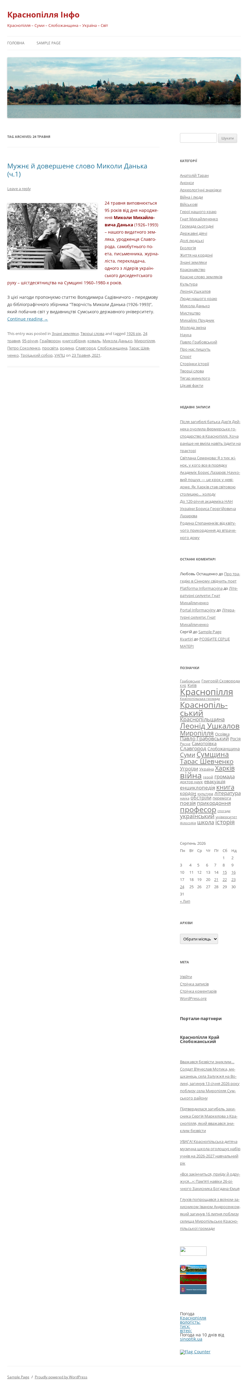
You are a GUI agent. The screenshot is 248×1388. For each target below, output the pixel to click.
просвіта (50, 348)
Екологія (188, 247)
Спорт (185, 356)
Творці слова (92, 333)
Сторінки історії (194, 363)
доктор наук (191, 781)
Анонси (187, 182)
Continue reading (27, 319)
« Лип (185, 901)
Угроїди (189, 768)
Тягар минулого (195, 378)
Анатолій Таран (194, 175)
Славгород (86, 348)
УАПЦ (59, 355)
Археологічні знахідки (200, 190)
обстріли (201, 797)
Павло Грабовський (198, 342)
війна (191, 775)
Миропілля (144, 340)
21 (216, 879)
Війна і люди (191, 197)
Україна (206, 769)
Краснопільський (204, 708)
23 (233, 879)
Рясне (185, 744)
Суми (187, 755)
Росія (235, 739)
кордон (188, 793)
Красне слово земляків (201, 276)
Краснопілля (206, 692)
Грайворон (50, 340)
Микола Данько (117, 340)
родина (67, 348)
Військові (188, 204)
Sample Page (49, 43)
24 (182, 886)
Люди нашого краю (198, 298)
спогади (223, 811)
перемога (222, 798)
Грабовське (190, 681)
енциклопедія (197, 787)
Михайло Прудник (197, 320)
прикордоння (214, 802)
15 (225, 872)
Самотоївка (204, 743)
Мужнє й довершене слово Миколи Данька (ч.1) (77, 169)
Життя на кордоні (196, 255)
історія (225, 822)
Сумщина (213, 754)
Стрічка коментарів (198, 991)
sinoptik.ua (191, 1339)
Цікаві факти (191, 385)
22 (225, 879)
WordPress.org (193, 998)
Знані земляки (65, 333)
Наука (185, 334)
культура (205, 793)
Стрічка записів (194, 984)
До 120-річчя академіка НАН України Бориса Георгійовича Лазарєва (208, 509)
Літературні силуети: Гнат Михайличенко (209, 595)
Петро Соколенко (23, 348)
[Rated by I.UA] (193, 1254)
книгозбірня (74, 340)
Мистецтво (190, 313)
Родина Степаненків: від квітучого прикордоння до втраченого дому (208, 530)
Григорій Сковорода (220, 681)
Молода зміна (193, 327)
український (197, 816)
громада (224, 776)
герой (208, 777)
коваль (94, 340)
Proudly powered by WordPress (61, 1377)
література (227, 792)
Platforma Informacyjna (201, 588)
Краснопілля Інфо (43, 14)
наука (184, 798)
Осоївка (222, 734)
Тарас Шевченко (206, 761)
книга (225, 787)
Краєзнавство (192, 269)
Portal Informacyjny (198, 610)
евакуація (214, 781)
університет (226, 816)
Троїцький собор (37, 355)
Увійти (186, 976)
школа (205, 822)
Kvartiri (186, 639)
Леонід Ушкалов (195, 291)
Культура (188, 284)
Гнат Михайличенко (199, 219)
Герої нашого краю (198, 211)
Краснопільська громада (200, 698)
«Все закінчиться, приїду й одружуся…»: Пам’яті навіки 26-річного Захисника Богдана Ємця (210, 1181)
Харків (225, 768)
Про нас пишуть (195, 349)
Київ (192, 685)
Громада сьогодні (197, 226)
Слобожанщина (112, 348)
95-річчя (30, 340)
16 (233, 872)
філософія (188, 823)
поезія (188, 802)
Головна (15, 43)
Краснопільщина (202, 719)
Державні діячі (193, 233)
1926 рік (133, 333)
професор (198, 809)
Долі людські (192, 240)
